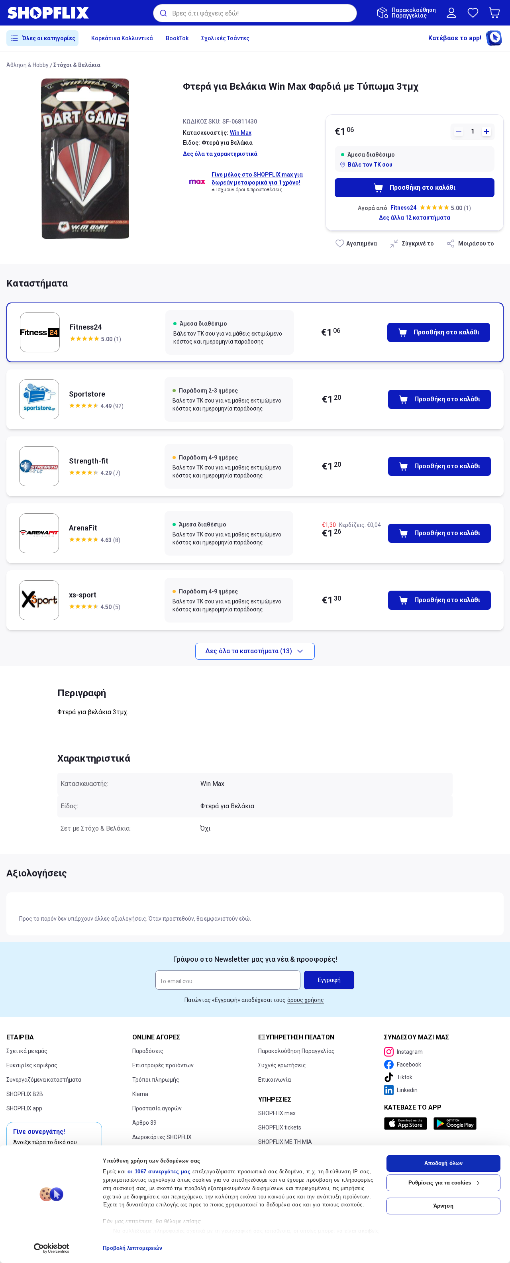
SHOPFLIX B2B (24, 1094)
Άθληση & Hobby (27, 65)
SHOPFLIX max (277, 1113)
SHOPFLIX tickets (279, 1127)
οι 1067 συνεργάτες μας (159, 1172)
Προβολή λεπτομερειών (132, 1248)
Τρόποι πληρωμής (155, 1079)
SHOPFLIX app (24, 1108)
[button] (496, 13)
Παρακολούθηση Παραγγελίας (296, 1051)
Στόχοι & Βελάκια (76, 65)
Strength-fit (88, 461)
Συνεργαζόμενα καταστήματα (43, 1079)
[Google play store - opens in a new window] (455, 1123)
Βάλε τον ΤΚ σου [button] (370, 164)
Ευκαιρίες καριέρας (31, 1065)
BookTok (177, 38)
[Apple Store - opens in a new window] (407, 1123)
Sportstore (87, 394)
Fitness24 (403, 207)
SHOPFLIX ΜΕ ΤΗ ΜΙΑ (285, 1142)
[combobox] (255, 13)
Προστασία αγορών (157, 1108)
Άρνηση (443, 1206)
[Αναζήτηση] (162, 13)
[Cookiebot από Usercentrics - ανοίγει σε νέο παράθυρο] (51, 1248)
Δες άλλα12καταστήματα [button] (414, 217)
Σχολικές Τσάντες (225, 38)
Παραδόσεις (147, 1051)
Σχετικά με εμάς (26, 1051)
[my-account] (451, 13)
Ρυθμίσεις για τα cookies (439, 1183)
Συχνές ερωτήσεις (282, 1065)
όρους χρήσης (305, 1000)
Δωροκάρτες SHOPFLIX (162, 1137)
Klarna (140, 1094)
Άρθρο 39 (144, 1123)
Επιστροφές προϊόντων (163, 1065)
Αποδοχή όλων (443, 1163)
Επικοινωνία (274, 1079)
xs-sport (82, 595)
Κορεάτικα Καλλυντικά (122, 38)
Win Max (240, 133)
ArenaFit (83, 528)
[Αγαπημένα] (473, 13)
